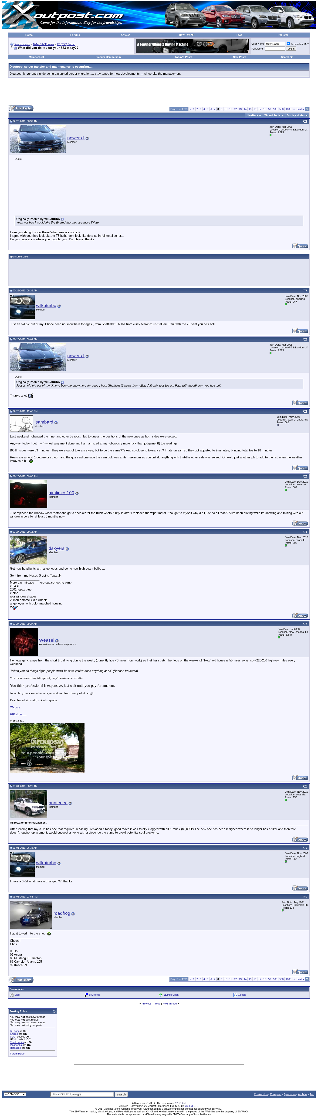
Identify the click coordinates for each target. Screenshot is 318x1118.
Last (300, 109)
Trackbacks (17, 1042)
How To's (184, 34)
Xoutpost (275, 1094)
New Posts (239, 57)
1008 (288, 109)
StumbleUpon (171, 994)
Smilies (14, 1033)
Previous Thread (151, 1003)
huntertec (58, 802)
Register (283, 34)
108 (275, 109)
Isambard (43, 422)
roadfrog (62, 913)
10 (225, 109)
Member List (36, 57)
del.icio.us (94, 994)
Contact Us (261, 1094)
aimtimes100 (61, 492)
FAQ (239, 34)
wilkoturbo (46, 305)
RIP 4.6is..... (18, 714)
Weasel (46, 640)
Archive (302, 1094)
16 (255, 109)
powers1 (76, 137)
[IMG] (13, 1036)
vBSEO (189, 1106)
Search (285, 57)
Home (29, 34)
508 (281, 109)
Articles (125, 34)
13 (240, 109)
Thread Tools (272, 115)
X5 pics (15, 707)
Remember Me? (300, 44)
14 (245, 109)
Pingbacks (16, 1045)
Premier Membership (108, 57)
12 (235, 109)
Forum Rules (17, 1053)
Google (242, 994)
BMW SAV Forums (43, 44)
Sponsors (290, 1094)
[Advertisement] (159, 91)
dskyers (56, 548)
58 (269, 109)
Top (312, 1094)
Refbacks (15, 1047)
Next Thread (169, 1003)
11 (230, 109)
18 (264, 109)
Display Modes (296, 115)
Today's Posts (183, 57)
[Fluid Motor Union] (192, 52)
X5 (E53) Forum (66, 44)
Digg (17, 994)
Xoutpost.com (22, 44)
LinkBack (252, 115)
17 (259, 109)
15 (250, 109)
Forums (75, 34)
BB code (15, 1031)
